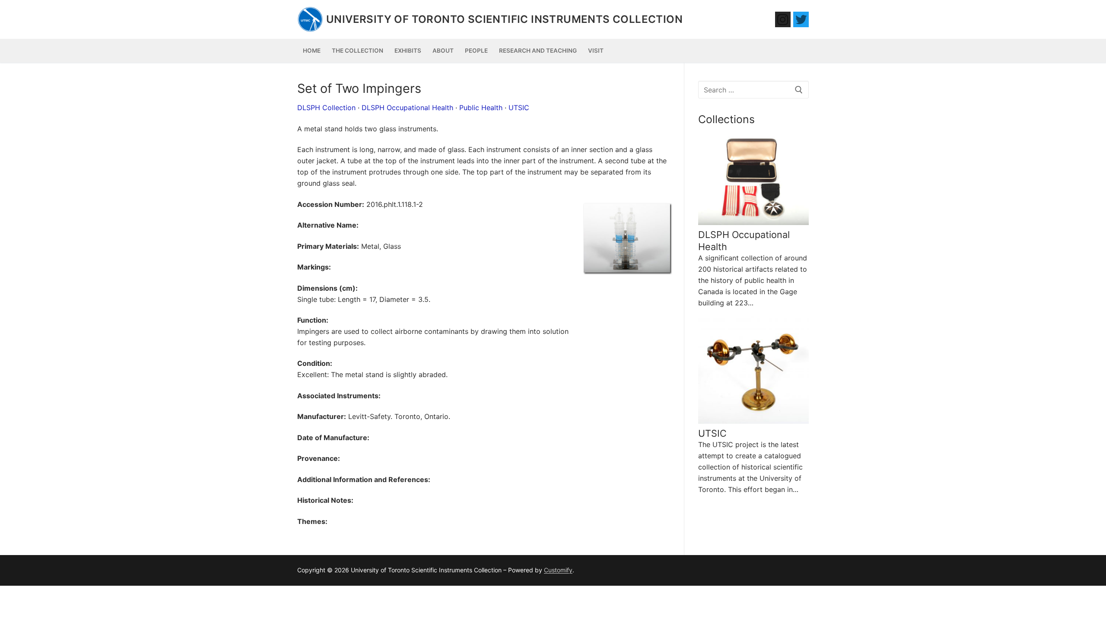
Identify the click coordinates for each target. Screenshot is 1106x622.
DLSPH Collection (326, 107)
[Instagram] (783, 19)
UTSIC (519, 107)
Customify (558, 570)
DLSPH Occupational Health (407, 107)
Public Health (480, 107)
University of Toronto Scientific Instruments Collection (504, 19)
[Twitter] (801, 19)
